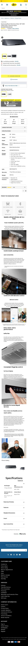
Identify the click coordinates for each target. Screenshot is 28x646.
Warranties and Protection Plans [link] (9, 594)
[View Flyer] (7, 4)
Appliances (7, 18)
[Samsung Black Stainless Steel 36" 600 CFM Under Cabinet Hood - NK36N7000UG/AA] (9, 94)
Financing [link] (3, 591)
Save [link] (2, 573)
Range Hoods (18, 18)
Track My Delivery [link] (6, 587)
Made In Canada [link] (5, 575)
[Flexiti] (9, 642)
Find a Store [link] (4, 566)
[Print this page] (25, 191)
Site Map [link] (3, 579)
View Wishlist (11, 79)
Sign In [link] (3, 624)
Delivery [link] (3, 585)
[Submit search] (26, 8)
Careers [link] (3, 606)
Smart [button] (5, 518)
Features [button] (6, 507)
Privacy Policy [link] (5, 608)
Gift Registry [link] (4, 628)
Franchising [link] (4, 614)
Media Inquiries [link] (5, 617)
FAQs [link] (2, 571)
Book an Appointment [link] (7, 569)
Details (16, 61)
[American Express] (15, 642)
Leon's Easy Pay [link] (5, 596)
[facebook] (11, 554)
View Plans (22, 73)
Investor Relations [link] (5, 610)
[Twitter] (8, 554)
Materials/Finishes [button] (9, 502)
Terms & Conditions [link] (6, 615)
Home (2, 18)
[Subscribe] (25, 550)
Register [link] (3, 631)
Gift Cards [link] (3, 598)
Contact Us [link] (4, 564)
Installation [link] (4, 592)
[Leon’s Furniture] (14, 4)
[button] (2, 37)
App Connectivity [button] (8, 524)
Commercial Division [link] (6, 612)
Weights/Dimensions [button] (9, 513)
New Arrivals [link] (4, 577)
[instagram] (14, 554)
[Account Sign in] (21, 5)
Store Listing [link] (4, 568)
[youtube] (19, 554)
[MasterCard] (19, 642)
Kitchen (12, 18)
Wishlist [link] (3, 629)
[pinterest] (17, 554)
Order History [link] (4, 626)
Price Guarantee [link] (5, 589)
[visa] (12, 642)
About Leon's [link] (4, 605)
